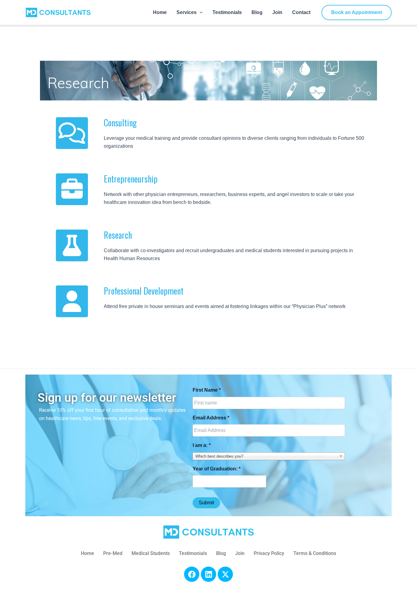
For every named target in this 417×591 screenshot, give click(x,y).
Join (277, 12)
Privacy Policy (269, 553)
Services (186, 12)
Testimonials (227, 12)
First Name (207, 390)
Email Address (211, 417)
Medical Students (151, 553)
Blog (257, 12)
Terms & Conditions (314, 553)
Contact (301, 12)
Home (160, 12)
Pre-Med (112, 553)
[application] (200, 12)
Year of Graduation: (217, 468)
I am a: (202, 445)
